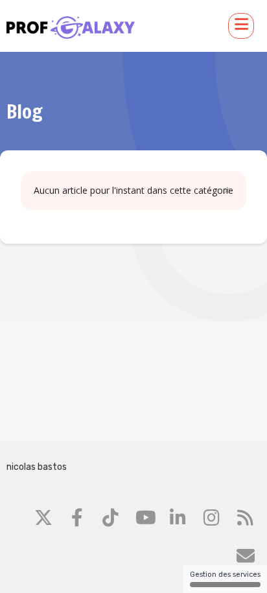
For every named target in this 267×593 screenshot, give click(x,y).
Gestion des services (225, 574)
